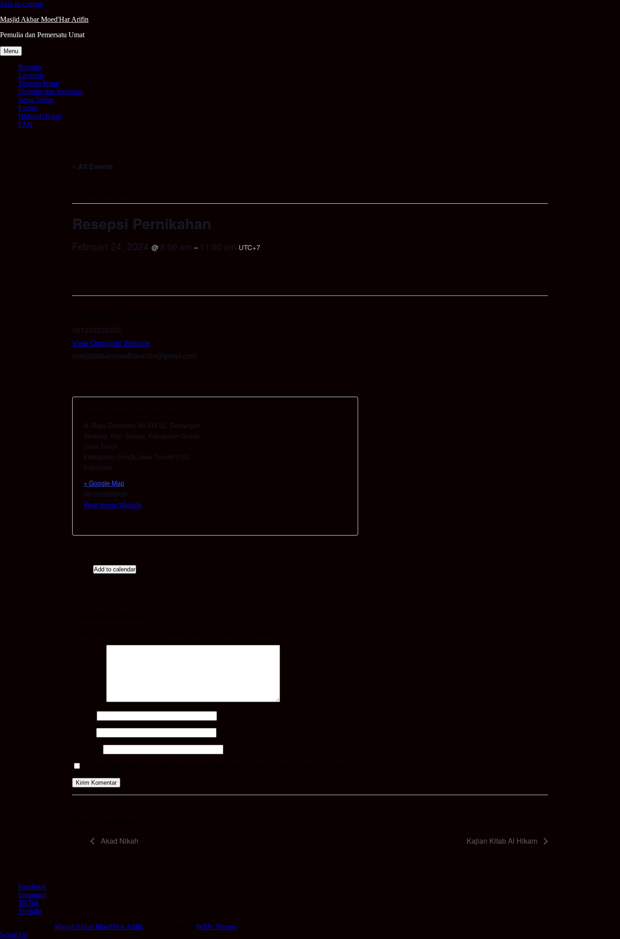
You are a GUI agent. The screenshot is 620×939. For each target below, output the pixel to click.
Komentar (89, 699)
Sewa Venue (36, 99)
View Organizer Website (111, 343)
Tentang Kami (38, 83)
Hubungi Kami (39, 116)
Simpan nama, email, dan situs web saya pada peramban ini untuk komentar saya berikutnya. (215, 766)
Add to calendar (114, 569)
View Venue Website (113, 504)
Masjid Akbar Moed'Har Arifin (44, 19)
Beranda (30, 67)
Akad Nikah (118, 841)
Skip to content (21, 4)
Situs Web (86, 749)
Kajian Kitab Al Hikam (503, 841)
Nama (83, 715)
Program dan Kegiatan (50, 91)
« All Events (92, 166)
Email (83, 732)
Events (28, 108)
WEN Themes (216, 926)
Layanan (30, 75)
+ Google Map (104, 482)
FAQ (25, 124)
